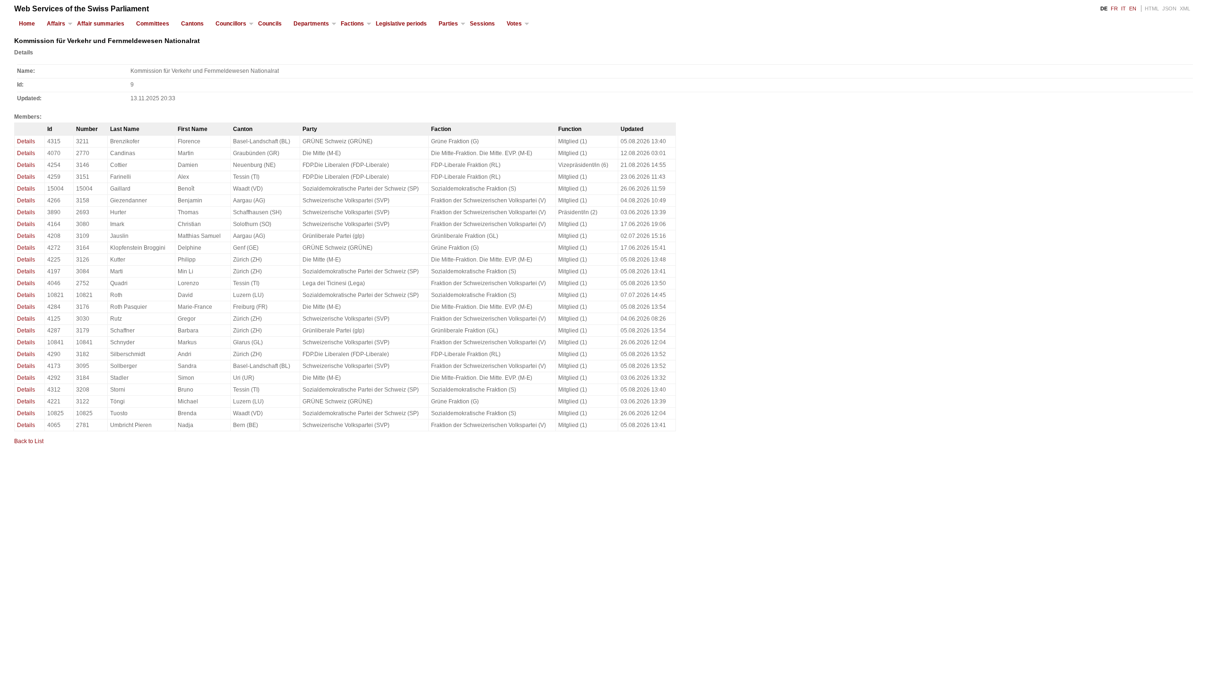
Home (27, 23)
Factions (352, 23)
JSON (1169, 8)
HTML (1152, 8)
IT (1123, 8)
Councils (270, 23)
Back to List (28, 441)
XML (1185, 8)
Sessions (482, 23)
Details (26, 141)
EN (1132, 8)
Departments (311, 23)
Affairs (56, 23)
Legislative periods (401, 23)
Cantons (192, 23)
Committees (152, 23)
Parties (448, 23)
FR (1114, 8)
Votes (514, 23)
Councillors (231, 23)
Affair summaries (100, 23)
